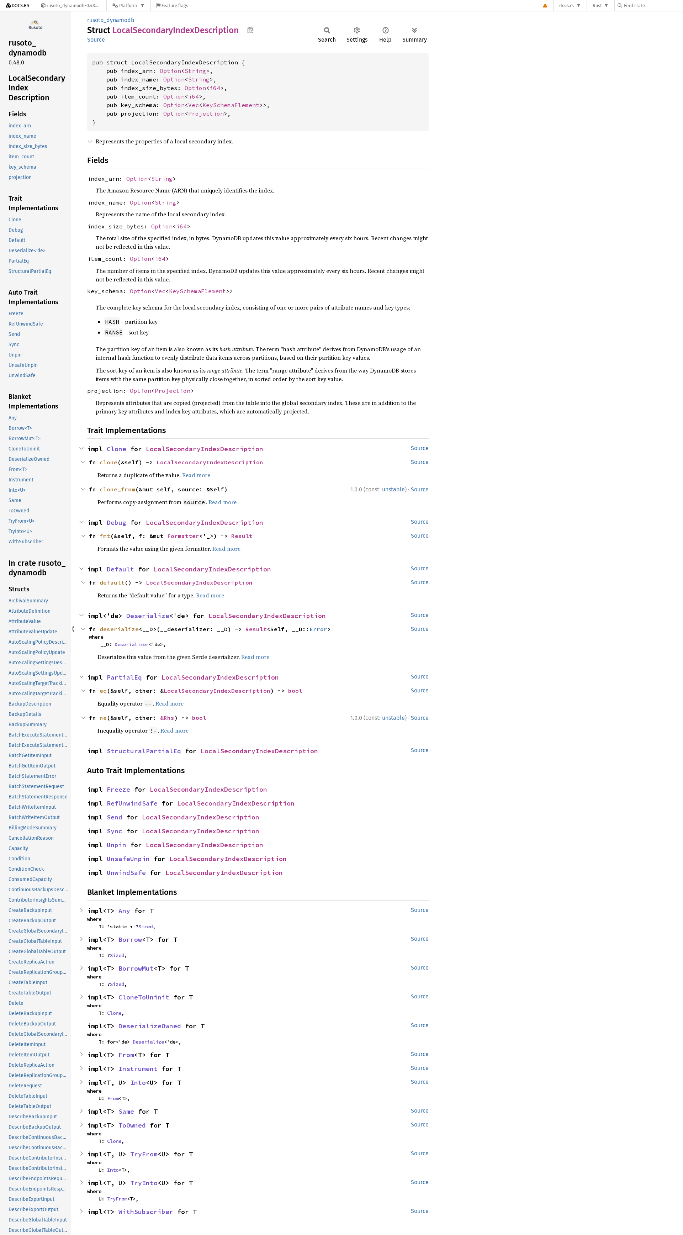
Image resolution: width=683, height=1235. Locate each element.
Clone (116, 449)
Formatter (183, 535)
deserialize (119, 629)
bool (295, 690)
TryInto (144, 1183)
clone (108, 462)
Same (126, 1111)
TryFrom (144, 1154)
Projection (206, 113)
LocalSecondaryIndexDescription (204, 449)
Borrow (130, 939)
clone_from (117, 489)
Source (96, 39)
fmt (105, 535)
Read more (196, 475)
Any (124, 911)
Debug (116, 522)
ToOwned (132, 1125)
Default (120, 569)
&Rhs (167, 717)
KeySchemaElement (230, 105)
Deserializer (132, 644)
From (126, 1055)
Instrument (138, 1069)
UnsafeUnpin (128, 859)
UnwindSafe (126, 873)
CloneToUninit (143, 997)
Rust (597, 5)
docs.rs (566, 5)
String (195, 70)
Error (318, 629)
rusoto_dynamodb (110, 20)
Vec (193, 105)
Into (138, 1082)
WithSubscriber (145, 1212)
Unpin (116, 845)
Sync (114, 831)
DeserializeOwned (149, 1026)
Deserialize (147, 616)
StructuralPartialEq (144, 751)
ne (103, 717)
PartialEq (124, 677)
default (112, 582)
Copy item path (250, 30)
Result (242, 535)
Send (114, 817)
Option (170, 70)
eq (103, 690)
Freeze (118, 789)
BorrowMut (136, 968)
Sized (145, 926)
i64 (215, 87)
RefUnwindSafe (132, 803)
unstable (393, 489)
